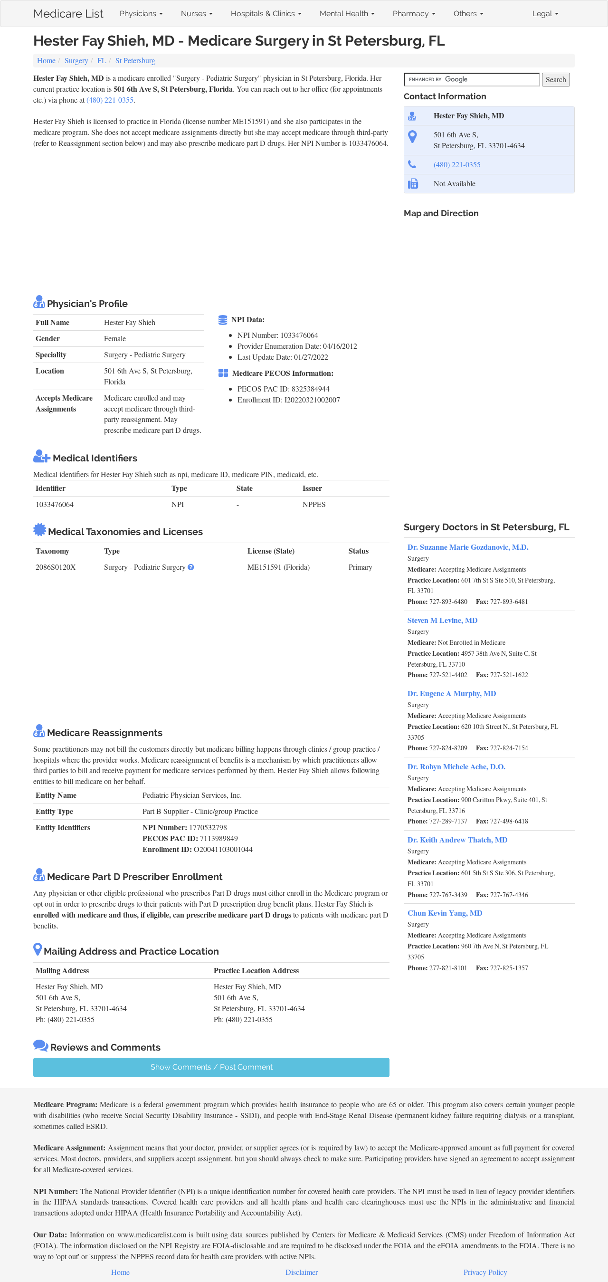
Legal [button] (543, 13)
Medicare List (68, 12)
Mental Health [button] (345, 13)
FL (101, 60)
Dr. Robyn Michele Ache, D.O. (456, 766)
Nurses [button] (194, 13)
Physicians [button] (139, 13)
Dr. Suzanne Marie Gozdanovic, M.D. (468, 546)
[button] (191, 567)
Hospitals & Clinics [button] (264, 13)
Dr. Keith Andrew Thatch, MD (458, 839)
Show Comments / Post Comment (212, 1067)
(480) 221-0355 (109, 100)
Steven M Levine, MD (443, 619)
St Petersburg (135, 60)
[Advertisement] (206, 220)
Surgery (76, 60)
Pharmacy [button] (412, 13)
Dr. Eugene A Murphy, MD (452, 693)
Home (46, 60)
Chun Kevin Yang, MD (445, 912)
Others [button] (466, 13)
